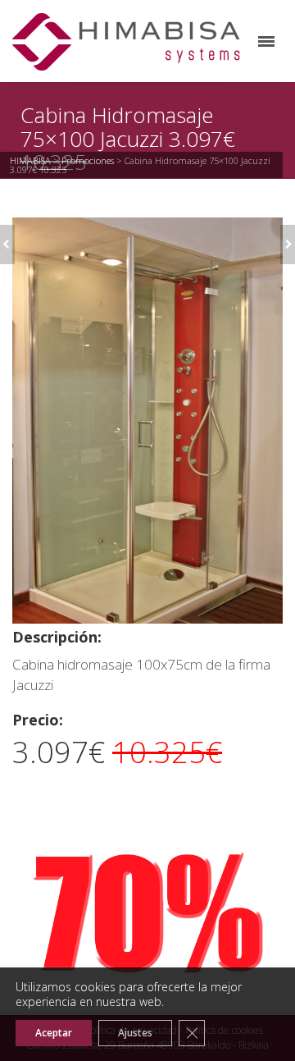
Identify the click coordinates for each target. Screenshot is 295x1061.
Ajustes (135, 1033)
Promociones (87, 160)
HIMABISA (30, 160)
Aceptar (53, 1033)
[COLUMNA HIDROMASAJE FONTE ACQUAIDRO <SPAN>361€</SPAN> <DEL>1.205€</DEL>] (287, 244)
